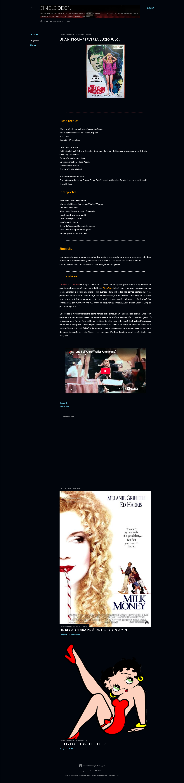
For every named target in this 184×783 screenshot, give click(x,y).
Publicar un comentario (77, 749)
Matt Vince (99, 771)
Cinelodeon (55, 8)
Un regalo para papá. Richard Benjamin (93, 630)
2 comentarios (74, 635)
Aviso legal (64, 21)
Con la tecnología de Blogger (94, 766)
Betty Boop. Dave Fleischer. (83, 744)
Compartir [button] (34, 34)
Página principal (48, 21)
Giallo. (33, 45)
